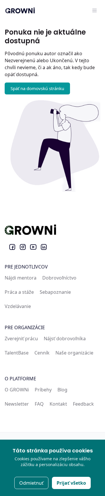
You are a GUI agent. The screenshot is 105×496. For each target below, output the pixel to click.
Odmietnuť (31, 483)
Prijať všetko (71, 483)
